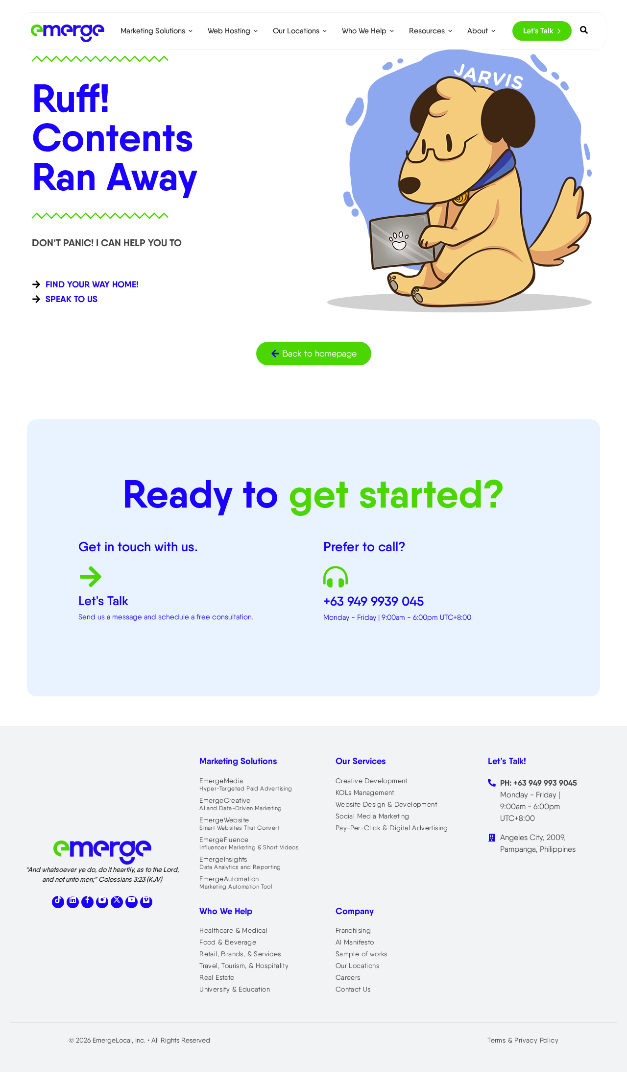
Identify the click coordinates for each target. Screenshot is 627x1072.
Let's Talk (538, 30)
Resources (427, 30)
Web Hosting (229, 30)
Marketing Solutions (153, 30)
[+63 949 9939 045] (335, 578)
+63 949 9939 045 (373, 601)
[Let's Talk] (90, 578)
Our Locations (296, 30)
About (477, 30)
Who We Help (364, 30)
